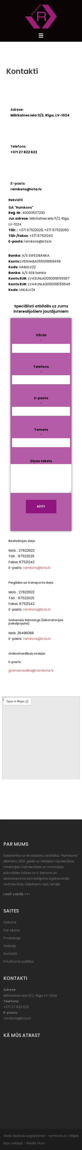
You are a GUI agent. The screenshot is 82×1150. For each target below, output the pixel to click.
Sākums (9, 922)
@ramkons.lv (43, 670)
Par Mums (11, 930)
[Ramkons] (41, 16)
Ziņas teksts (41, 461)
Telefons (41, 369)
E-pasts (41, 401)
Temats (41, 432)
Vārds (41, 338)
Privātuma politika (18, 961)
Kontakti (10, 953)
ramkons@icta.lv (37, 567)
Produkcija (11, 938)
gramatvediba (20, 670)
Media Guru (35, 1143)
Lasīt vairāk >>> (16, 894)
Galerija (9, 945)
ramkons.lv (57, 1135)
